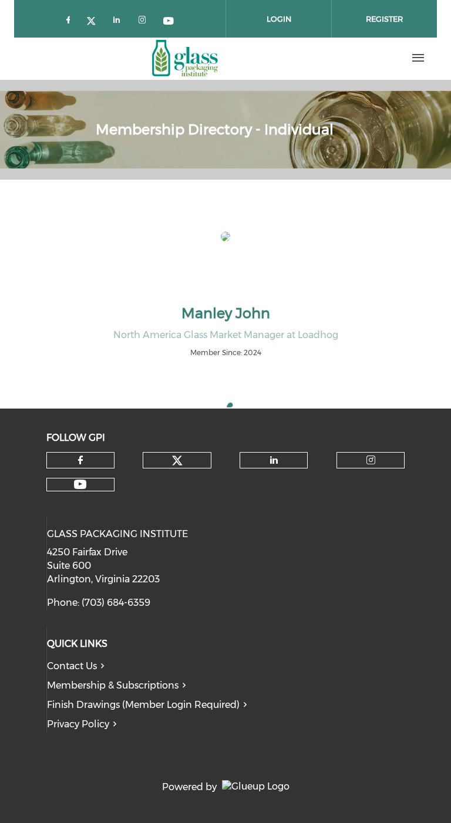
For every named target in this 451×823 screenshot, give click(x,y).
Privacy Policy (78, 724)
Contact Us (72, 666)
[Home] (185, 58)
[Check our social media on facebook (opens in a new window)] (70, 19)
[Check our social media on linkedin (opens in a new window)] (120, 19)
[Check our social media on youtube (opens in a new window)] (169, 19)
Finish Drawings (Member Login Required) (143, 704)
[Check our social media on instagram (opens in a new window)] (144, 19)
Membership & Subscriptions (113, 685)
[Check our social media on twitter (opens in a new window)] (95, 19)
